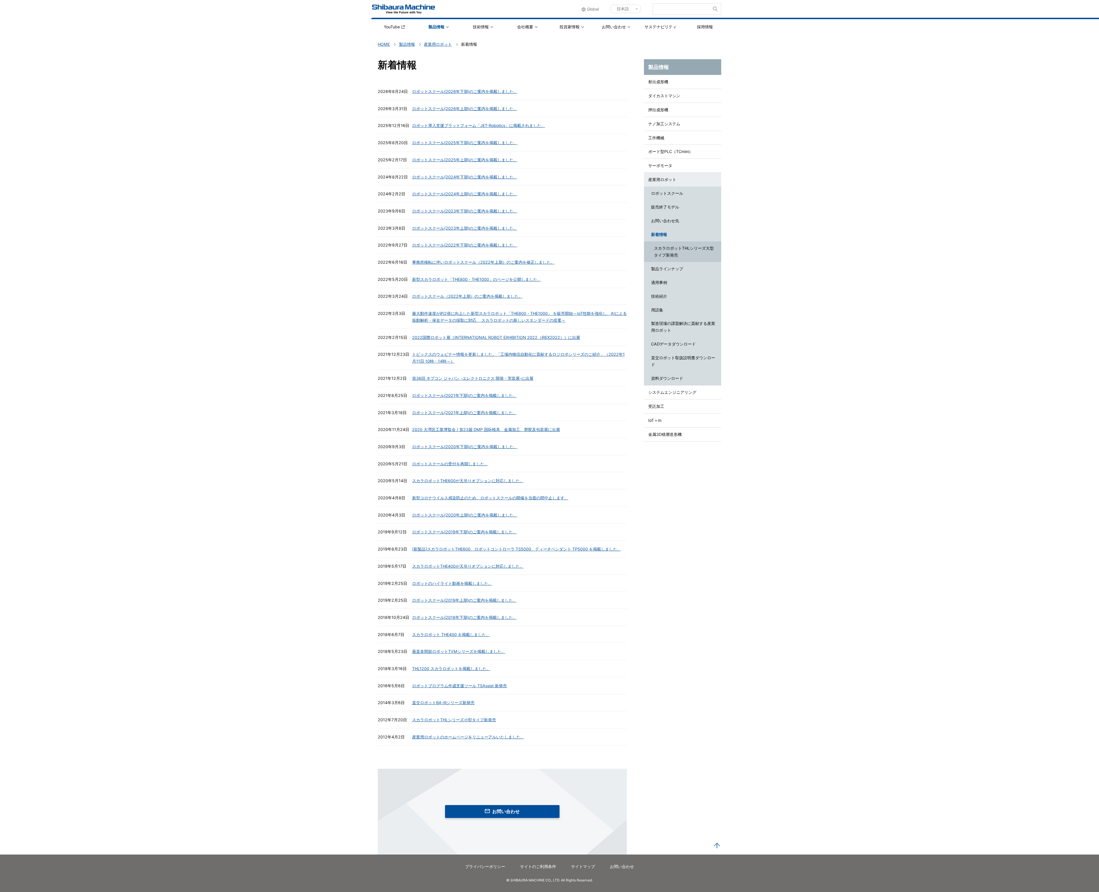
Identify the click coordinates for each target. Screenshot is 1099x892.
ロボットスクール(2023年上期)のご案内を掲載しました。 (464, 228)
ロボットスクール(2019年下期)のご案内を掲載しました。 (464, 531)
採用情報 (705, 26)
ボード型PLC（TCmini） (670, 151)
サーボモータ (660, 165)
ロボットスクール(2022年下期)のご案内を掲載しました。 (464, 245)
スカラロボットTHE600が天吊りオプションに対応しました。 (468, 480)
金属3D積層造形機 (665, 434)
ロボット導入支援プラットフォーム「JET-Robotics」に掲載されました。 (478, 125)
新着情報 (659, 234)
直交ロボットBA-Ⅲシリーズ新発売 (443, 702)
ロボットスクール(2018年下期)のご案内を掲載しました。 (464, 617)
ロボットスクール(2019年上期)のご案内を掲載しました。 (464, 600)
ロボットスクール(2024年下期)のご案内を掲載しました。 (464, 176)
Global (593, 9)
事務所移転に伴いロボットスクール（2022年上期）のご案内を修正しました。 (483, 262)
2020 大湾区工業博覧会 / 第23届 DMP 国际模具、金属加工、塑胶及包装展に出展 (486, 429)
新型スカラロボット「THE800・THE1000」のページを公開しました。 (476, 279)
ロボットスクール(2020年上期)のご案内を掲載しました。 (464, 514)
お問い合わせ (614, 26)
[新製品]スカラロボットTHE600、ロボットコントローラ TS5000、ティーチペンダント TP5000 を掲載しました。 (516, 549)
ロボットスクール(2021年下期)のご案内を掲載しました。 (464, 395)
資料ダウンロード (667, 378)
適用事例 (659, 282)
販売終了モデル (665, 206)
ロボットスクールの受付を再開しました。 (450, 463)
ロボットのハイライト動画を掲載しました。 (452, 583)
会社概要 (525, 26)
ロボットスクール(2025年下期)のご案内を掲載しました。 (464, 142)
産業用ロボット (662, 179)
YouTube (392, 26)
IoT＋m (654, 420)
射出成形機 (658, 81)
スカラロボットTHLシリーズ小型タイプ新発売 (454, 719)
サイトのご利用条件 (538, 866)
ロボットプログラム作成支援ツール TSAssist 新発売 (459, 685)
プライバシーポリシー (485, 866)
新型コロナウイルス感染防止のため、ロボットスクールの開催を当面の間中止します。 (490, 497)
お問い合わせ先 (665, 220)
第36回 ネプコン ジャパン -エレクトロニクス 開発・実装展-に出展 (472, 378)
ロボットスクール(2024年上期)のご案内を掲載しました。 (464, 193)
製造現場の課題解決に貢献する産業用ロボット (683, 327)
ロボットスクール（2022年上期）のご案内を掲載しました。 (467, 296)
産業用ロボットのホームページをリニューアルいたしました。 (468, 736)
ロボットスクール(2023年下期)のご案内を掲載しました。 (464, 210)
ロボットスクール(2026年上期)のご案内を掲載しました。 (464, 108)
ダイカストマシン (664, 95)
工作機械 (656, 137)
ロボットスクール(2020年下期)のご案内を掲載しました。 (464, 446)
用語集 (657, 309)
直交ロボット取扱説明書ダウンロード (683, 361)
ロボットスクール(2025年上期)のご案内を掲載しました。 (464, 159)
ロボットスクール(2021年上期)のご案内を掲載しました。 (464, 412)
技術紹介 (659, 296)
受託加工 (656, 406)
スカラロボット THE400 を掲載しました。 (451, 634)
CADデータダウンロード (673, 343)
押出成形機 (658, 109)
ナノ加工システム (664, 123)
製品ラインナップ (667, 268)
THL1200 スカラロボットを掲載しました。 (451, 668)
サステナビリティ (661, 26)
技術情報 (481, 26)
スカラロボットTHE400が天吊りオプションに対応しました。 (468, 566)
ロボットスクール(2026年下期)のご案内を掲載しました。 (464, 91)
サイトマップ (583, 866)
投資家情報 (570, 26)
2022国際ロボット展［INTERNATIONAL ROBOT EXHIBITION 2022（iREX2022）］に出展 (496, 337)
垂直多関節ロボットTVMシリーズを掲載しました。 (458, 651)
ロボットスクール (667, 193)
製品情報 (436, 26)
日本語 (623, 8)
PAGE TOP (717, 846)
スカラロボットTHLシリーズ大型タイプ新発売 (684, 251)
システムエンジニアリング (672, 392)
